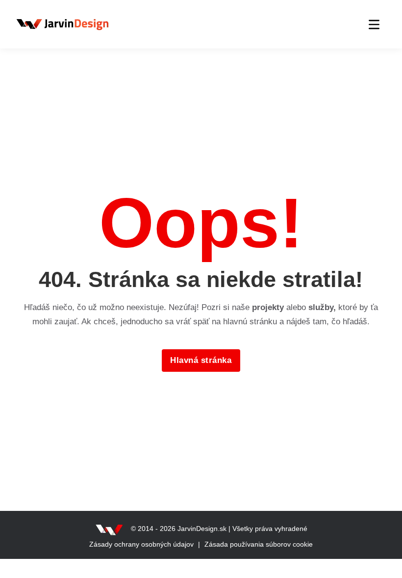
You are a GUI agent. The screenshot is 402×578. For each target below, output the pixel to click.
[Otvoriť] (374, 24)
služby (320, 307)
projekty (268, 307)
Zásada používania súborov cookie (258, 544)
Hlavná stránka (200, 360)
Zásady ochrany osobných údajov (141, 544)
